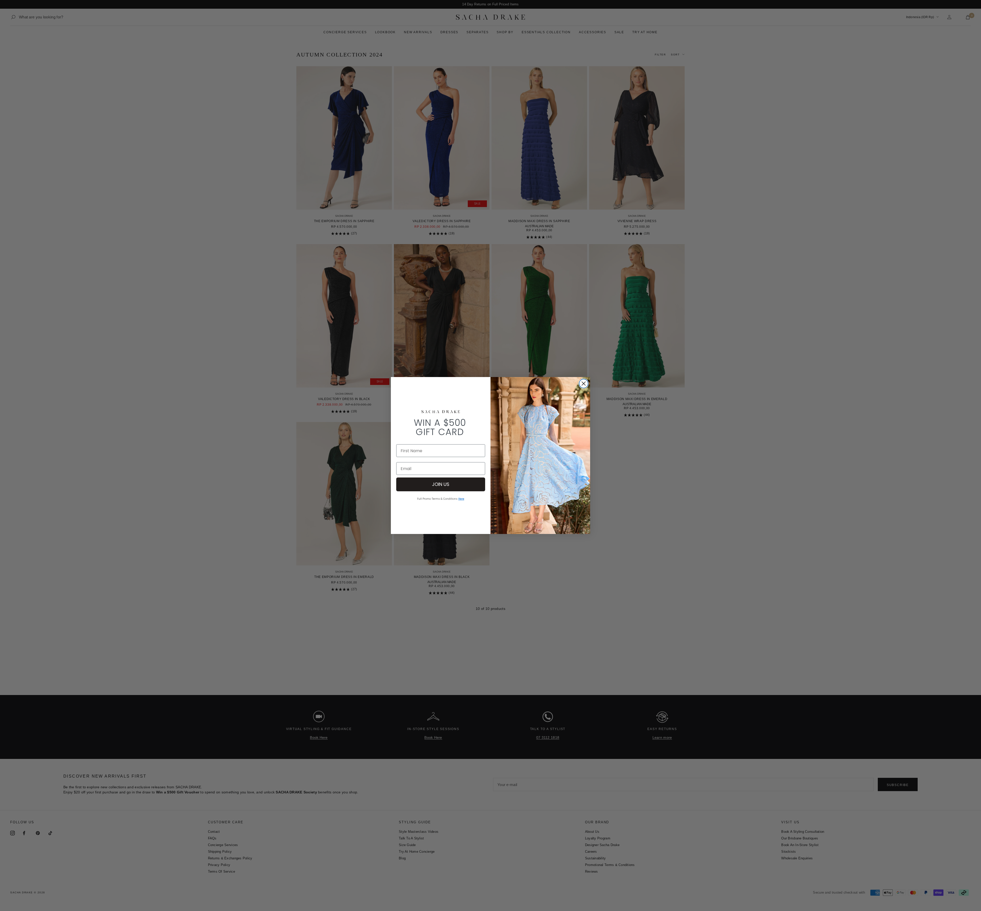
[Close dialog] (583, 383)
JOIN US (440, 484)
